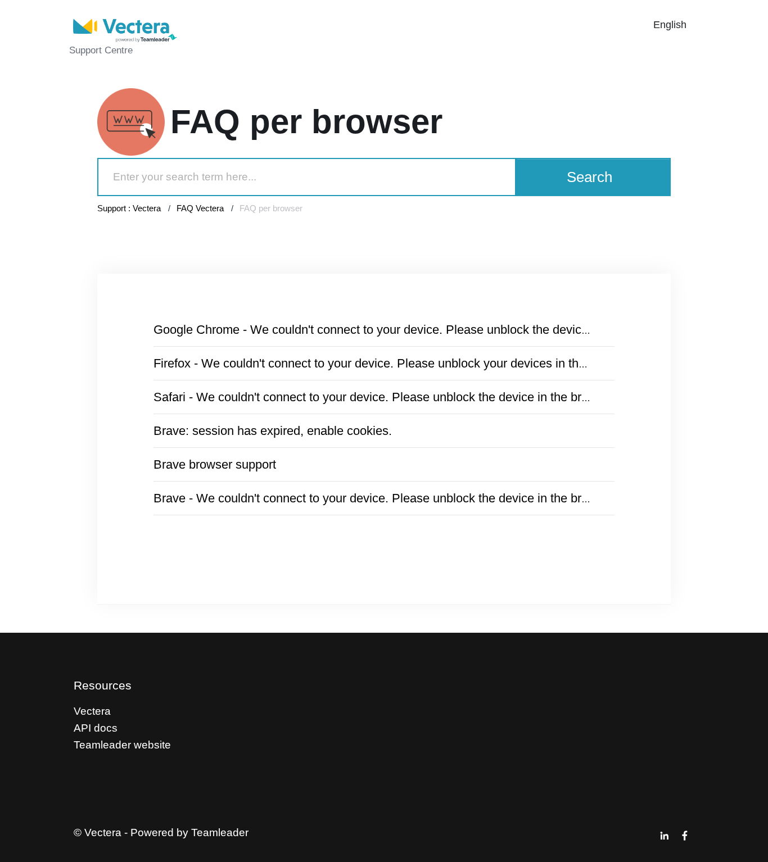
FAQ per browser (271, 208)
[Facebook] (685, 835)
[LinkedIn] (664, 835)
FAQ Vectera (200, 208)
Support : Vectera (129, 208)
